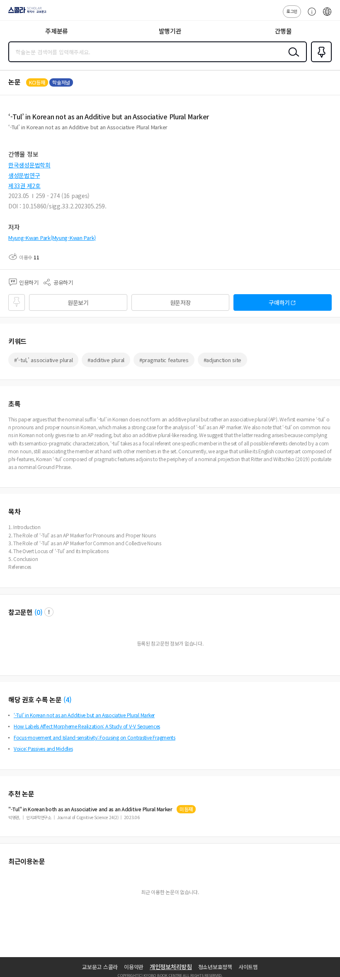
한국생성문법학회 (29, 165)
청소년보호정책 (215, 967)
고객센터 (309, 15)
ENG (327, 15)
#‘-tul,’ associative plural (43, 360)
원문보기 (78, 302)
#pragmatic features (164, 360)
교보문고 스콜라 (100, 967)
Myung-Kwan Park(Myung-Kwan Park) (52, 238)
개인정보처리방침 (171, 966)
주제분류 (56, 31)
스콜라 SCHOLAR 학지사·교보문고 (25, 12)
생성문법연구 (24, 175)
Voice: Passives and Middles (43, 748)
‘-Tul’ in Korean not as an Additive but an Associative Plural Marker (84, 714)
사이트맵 (248, 967)
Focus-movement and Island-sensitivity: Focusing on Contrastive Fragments (94, 737)
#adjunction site (223, 360)
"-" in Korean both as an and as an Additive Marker (90, 809)
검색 (292, 58)
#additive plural (105, 360)
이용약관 (133, 967)
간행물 (283, 31)
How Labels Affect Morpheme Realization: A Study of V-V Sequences (87, 726)
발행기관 (170, 31)
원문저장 (180, 302)
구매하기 (279, 302)
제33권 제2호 (24, 185)
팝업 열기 (48, 612)
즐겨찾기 (320, 61)
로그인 (292, 11)
